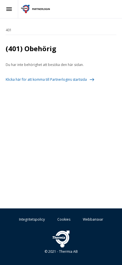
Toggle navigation (9, 9)
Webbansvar (93, 219)
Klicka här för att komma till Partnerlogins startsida (46, 79)
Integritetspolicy (32, 219)
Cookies (63, 219)
